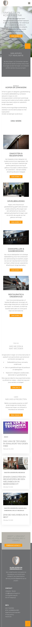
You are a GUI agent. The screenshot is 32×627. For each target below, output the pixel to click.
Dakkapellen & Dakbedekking (16, 250)
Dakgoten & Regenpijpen (16, 154)
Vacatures (8, 616)
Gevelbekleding (16, 201)
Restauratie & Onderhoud (16, 295)
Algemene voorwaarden (12, 612)
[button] (29, 3)
